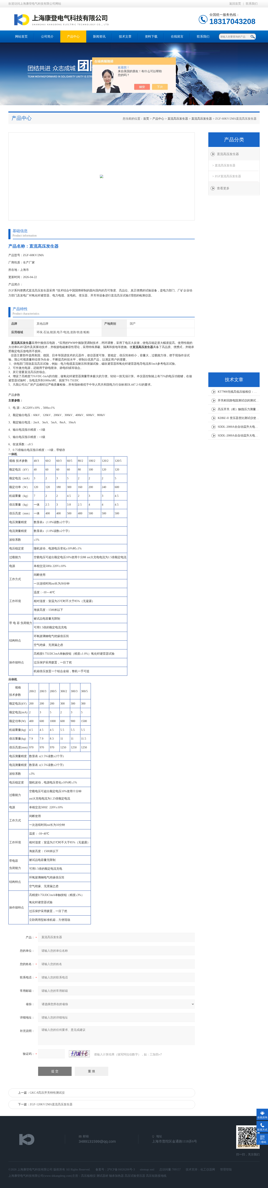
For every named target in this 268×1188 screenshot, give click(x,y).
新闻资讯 (99, 36)
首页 (146, 118)
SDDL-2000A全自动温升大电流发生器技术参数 (239, 435)
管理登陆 (226, 1169)
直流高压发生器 (178, 118)
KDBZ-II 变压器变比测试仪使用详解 (239, 418)
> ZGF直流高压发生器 (226, 176)
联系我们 (252, 3)
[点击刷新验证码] (79, 1053)
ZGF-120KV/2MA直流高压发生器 (51, 1104)
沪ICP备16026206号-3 (121, 1169)
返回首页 (235, 3)
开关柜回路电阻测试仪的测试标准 (239, 400)
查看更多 (223, 188)
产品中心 (73, 36)
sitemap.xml (147, 1169)
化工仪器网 (207, 1169)
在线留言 (177, 36)
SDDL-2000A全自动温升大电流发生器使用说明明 (239, 426)
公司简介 (47, 36)
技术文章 (125, 36)
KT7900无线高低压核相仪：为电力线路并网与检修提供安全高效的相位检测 (239, 391)
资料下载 (151, 36)
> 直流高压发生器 (223, 165)
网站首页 (21, 36)
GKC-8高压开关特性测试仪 (47, 1092)
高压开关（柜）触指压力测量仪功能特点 (239, 409)
